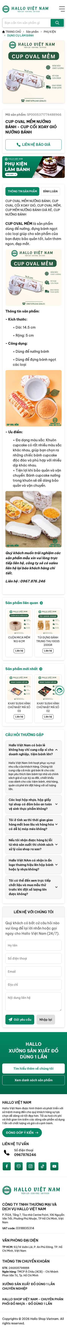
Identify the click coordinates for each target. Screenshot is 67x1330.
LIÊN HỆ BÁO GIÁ (36, 144)
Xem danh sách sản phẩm (33, 1080)
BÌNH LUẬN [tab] (50, 191)
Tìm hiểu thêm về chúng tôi (33, 1068)
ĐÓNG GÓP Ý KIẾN (20, 1132)
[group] (33, 72)
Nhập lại (45, 1019)
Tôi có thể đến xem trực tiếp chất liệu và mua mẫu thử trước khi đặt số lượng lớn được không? (30, 887)
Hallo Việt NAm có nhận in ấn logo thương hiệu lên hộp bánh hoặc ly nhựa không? (31, 864)
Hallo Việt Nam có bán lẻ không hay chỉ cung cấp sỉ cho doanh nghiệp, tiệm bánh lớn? (31, 749)
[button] (58, 632)
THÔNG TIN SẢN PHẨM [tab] (22, 191)
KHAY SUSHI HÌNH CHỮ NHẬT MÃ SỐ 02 (48, 707)
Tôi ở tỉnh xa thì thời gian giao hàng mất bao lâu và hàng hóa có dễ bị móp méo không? (31, 824)
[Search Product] (57, 23)
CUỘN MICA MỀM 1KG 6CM (19, 639)
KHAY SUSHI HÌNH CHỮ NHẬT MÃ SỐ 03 (19, 707)
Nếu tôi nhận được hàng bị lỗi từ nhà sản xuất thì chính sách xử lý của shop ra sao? (31, 844)
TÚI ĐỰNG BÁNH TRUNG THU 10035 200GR (48, 641)
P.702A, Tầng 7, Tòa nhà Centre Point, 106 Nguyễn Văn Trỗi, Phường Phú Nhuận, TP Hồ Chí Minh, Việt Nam (33, 1218)
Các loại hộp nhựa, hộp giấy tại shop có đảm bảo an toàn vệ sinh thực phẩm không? (30, 804)
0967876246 (25, 1155)
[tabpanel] (33, 395)
